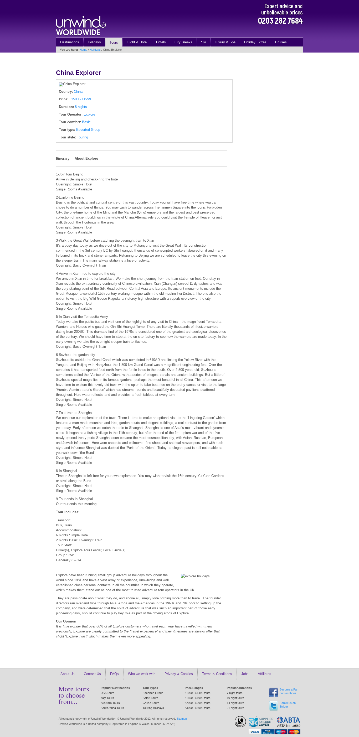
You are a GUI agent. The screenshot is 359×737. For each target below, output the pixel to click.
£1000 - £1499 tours (198, 692)
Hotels (161, 42)
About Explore (86, 158)
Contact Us (92, 674)
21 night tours (235, 707)
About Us (67, 674)
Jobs (245, 674)
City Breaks (183, 42)
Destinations (69, 42)
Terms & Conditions (217, 674)
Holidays (94, 42)
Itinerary (62, 158)
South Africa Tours (112, 707)
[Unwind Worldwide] (81, 36)
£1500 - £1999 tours (198, 697)
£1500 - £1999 (80, 99)
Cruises (281, 42)
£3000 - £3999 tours (198, 707)
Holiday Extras (255, 42)
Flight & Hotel (137, 42)
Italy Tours (107, 697)
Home (83, 49)
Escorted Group (88, 130)
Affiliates (264, 674)
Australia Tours (110, 702)
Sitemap (182, 718)
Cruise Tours (151, 702)
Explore (89, 114)
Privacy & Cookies (179, 674)
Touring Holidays (153, 707)
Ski (203, 42)
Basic (86, 122)
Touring (82, 137)
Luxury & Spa (225, 42)
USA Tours (107, 692)
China (78, 92)
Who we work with (141, 674)
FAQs (114, 674)
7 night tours (235, 692)
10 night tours (235, 697)
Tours (114, 42)
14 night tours (235, 702)
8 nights (81, 107)
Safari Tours (150, 697)
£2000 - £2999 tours (198, 702)
